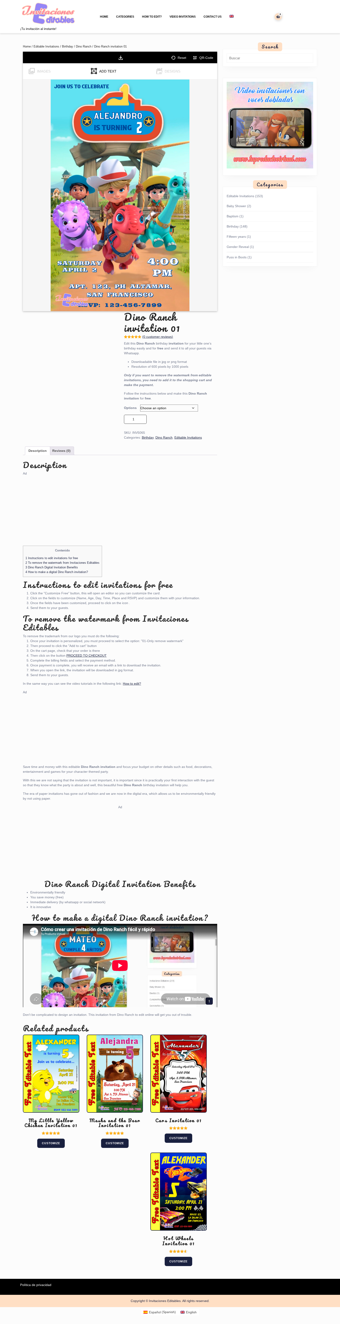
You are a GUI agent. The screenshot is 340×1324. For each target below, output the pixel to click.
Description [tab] (37, 451)
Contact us (213, 16)
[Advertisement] (120, 508)
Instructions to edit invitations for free (51, 558)
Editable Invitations (46, 46)
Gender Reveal (238, 247)
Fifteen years (236, 236)
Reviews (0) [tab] (61, 451)
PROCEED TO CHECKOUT (86, 655)
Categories (125, 16)
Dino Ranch (83, 46)
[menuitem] (231, 16)
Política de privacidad (35, 1285)
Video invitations (183, 16)
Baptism (232, 216)
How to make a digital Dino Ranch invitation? (56, 572)
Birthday (67, 46)
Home (104, 16)
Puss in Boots (237, 257)
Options (130, 408)
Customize (51, 1143)
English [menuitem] (191, 1312)
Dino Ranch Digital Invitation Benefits (51, 567)
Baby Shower (236, 206)
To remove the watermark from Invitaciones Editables (62, 562)
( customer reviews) (157, 337)
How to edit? (152, 16)
